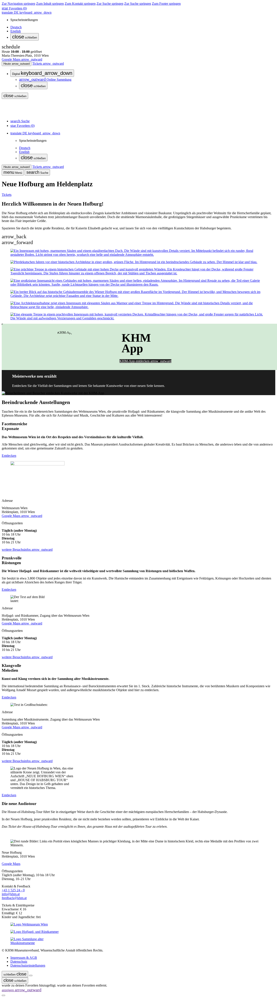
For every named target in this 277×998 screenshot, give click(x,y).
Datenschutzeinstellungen (27, 965)
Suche (37, 172)
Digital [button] (42, 73)
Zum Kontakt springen (80, 3)
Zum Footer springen (166, 3)
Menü (12, 172)
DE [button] (27, 12)
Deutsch (16, 27)
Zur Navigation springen (18, 3)
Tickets (6, 194)
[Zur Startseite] (17, 113)
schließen (24, 37)
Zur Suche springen (110, 3)
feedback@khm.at (14, 898)
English (15, 31)
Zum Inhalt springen (50, 3)
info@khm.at (11, 894)
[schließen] (30, 975)
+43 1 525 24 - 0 (13, 890)
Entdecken (9, 455)
